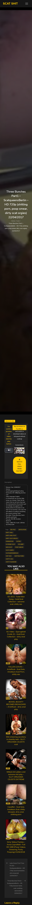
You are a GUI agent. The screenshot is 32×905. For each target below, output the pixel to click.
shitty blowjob (11, 562)
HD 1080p (20, 544)
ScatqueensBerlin (12, 553)
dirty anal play (11, 535)
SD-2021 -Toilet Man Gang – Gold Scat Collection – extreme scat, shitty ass (16, 600)
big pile (12, 529)
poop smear (19, 547)
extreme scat (10, 544)
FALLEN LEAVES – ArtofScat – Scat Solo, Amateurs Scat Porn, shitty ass (16, 670)
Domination (9, 541)
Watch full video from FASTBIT (19, 466)
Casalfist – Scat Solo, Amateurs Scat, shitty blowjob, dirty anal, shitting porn (16, 810)
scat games (10, 550)
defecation (22, 529)
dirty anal (9, 532)
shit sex (8, 556)
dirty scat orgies (12, 538)
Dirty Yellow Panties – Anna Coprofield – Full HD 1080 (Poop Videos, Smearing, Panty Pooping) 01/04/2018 (16, 847)
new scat (9, 547)
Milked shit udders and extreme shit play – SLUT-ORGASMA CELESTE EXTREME (16, 775)
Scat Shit (10, 4)
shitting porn (19, 556)
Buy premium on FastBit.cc (19, 427)
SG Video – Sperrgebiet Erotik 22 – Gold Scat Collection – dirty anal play (16, 635)
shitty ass (9, 559)
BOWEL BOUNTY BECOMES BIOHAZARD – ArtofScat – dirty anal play (16, 705)
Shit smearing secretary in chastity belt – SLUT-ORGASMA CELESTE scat (16, 740)
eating (18, 541)
